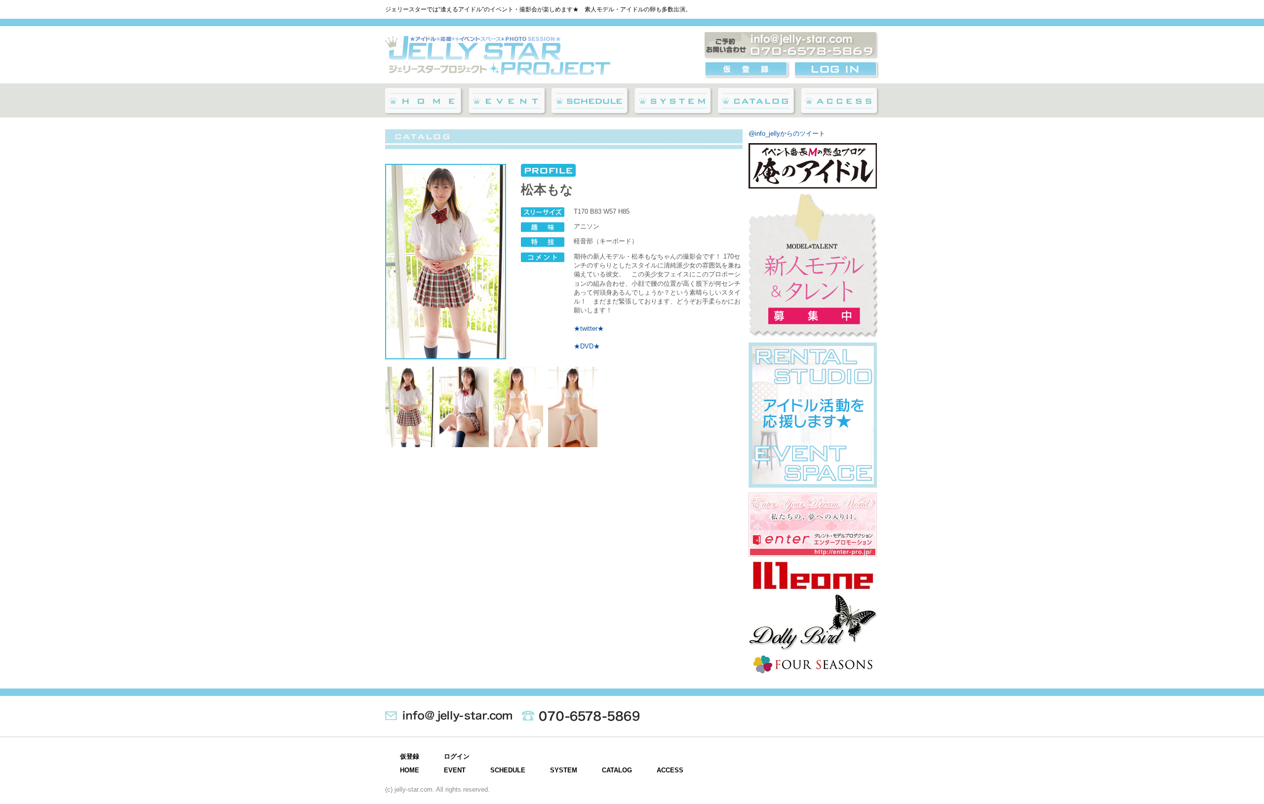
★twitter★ (589, 328)
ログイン (457, 756)
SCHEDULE (507, 770)
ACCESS (670, 770)
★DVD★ (587, 346)
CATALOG (617, 770)
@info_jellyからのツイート (787, 133)
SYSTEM (563, 770)
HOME (409, 770)
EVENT (455, 770)
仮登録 (409, 756)
